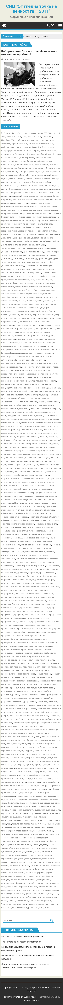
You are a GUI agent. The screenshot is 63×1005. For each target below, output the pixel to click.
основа (28, 541)
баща (34, 147)
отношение (43, 555)
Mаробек (5, 140)
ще (2, 907)
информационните (26, 346)
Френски (49, 876)
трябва (50, 841)
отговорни (16, 552)
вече (21, 182)
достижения (28, 259)
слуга (15, 764)
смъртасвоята (21, 768)
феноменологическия (50, 865)
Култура (28, 395)
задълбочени (7, 297)
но (48, 503)
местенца (40, 415)
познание (40, 583)
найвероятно (31, 443)
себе (17, 747)
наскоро (9, 457)
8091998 (31, 136)
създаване (22, 799)
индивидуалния (8, 339)
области (4, 517)
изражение (20, 328)
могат (56, 426)
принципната (7, 646)
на (56, 436)
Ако (51, 143)
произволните (34, 667)
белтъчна (5, 157)
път (17, 688)
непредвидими (36, 492)
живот (18, 286)
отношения (21, 559)
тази (9, 824)
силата (43, 750)
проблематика (50, 653)
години (39, 231)
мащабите (35, 409)
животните (47, 286)
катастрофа (6, 356)
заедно (31, 297)
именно (38, 332)
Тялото (51, 845)
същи (26, 820)
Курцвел (54, 395)
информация (7, 349)
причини (47, 649)
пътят (45, 688)
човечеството (22, 900)
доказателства (29, 252)
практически (50, 604)
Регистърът (56, 708)
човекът (11, 900)
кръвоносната (7, 395)
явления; (21, 907)
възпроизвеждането (10, 213)
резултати (35, 712)
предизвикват (7, 614)
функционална (43, 879)
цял (38, 893)
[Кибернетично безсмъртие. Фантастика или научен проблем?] (19, 64)
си (22, 750)
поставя (38, 593)
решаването (25, 715)
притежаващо (27, 649)
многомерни (30, 426)
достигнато (17, 259)
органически (29, 538)
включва (34, 189)
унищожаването (22, 855)
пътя (40, 688)
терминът (5, 834)
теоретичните (40, 831)
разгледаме (46, 695)
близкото (22, 168)
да (47, 234)
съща (45, 813)
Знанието (21, 307)
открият (15, 555)
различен (56, 695)
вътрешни (53, 217)
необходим (47, 489)
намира (24, 447)
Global (45, 136)
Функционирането (24, 883)
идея (26, 311)
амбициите (6, 147)
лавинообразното (19, 398)
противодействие (9, 674)
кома (35, 370)
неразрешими (7, 496)
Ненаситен (25, 489)
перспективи (39, 565)
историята (55, 349)
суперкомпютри (26, 792)
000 (45, 133)
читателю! (45, 897)
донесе (40, 252)
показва (48, 583)
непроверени (50, 492)
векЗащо (13, 178)
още (40, 562)
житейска (16, 290)
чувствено (31, 904)
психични (5, 684)
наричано (33, 454)
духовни (35, 262)
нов (52, 503)
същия (33, 820)
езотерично (48, 269)
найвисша (42, 443)
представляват (43, 618)
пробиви (19, 653)
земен (37, 304)
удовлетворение (37, 848)
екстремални (35, 272)
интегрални (50, 339)
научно (35, 464)
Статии (7, 133)
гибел (32, 224)
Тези (43, 827)
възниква (19, 206)
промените (56, 667)
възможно (33, 203)
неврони (5, 482)
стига (29, 782)
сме (50, 764)
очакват (33, 562)
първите (54, 684)
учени (41, 862)
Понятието (54, 586)
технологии (24, 834)
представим (18, 618)
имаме (26, 332)
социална (53, 768)
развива (15, 695)
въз (23, 199)
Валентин (31, 175)
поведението (26, 569)
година (31, 231)
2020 (19, 136)
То (2, 838)
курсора (46, 395)
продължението (47, 660)
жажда (38, 283)
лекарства (32, 398)
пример (33, 639)
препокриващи (24, 628)
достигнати (6, 259)
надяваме (52, 440)
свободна (19, 740)
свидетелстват (7, 740)
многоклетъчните (16, 426)
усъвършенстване (25, 862)
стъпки (24, 789)
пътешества (25, 688)
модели (11, 429)
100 (49, 133)
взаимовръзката (25, 185)
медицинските (41, 412)
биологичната (19, 161)
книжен (42, 363)
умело (29, 852)
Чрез (24, 904)
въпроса (13, 217)
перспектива (27, 565)
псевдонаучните (8, 681)
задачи (36, 293)
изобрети (18, 325)
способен (13, 775)
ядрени (29, 907)
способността (45, 775)
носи (22, 506)
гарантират (31, 220)
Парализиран (7, 565)
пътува (34, 688)
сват (32, 736)
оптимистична (28, 531)
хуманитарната (45, 886)
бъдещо (38, 171)
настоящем (19, 457)
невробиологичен (21, 475)
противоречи (23, 674)
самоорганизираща (49, 729)
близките (5, 168)
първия (4, 688)
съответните (28, 810)
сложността (6, 764)
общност (25, 520)
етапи (38, 279)
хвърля (55, 883)
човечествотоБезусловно (40, 900)
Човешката (6, 904)
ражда (39, 691)
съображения (16, 810)
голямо (4, 234)
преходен (51, 632)
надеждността (40, 440)
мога (50, 426)
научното (44, 464)
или (58, 328)
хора (16, 886)
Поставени (29, 593)
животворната (35, 286)
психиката (21, 681)
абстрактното (24, 140)
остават (11, 548)
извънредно (26, 314)
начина (41, 468)
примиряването (8, 642)
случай (37, 764)
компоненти (43, 374)
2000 (9, 136)
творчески (17, 827)
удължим (17, 852)
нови (11, 506)
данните (22, 238)
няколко (18, 510)
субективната (44, 789)
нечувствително (30, 499)
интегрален (39, 339)
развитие (25, 695)
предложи (29, 614)
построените (16, 600)
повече (36, 569)
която (38, 388)
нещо (40, 499)
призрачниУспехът (9, 639)
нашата (57, 468)
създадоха (23, 803)
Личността (18, 402)
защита (57, 300)
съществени (54, 813)
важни (16, 175)
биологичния (45, 161)
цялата (44, 893)
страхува (35, 785)
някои (11, 510)
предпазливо (55, 614)
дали (15, 238)
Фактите (4, 865)
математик (13, 409)
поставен (20, 593)
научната (19, 464)
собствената (42, 768)
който (31, 367)
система (41, 754)
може (32, 429)
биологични (32, 161)
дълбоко (5, 266)
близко (14, 168)
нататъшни (32, 461)
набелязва (6, 440)
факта (50, 862)
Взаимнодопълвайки (41, 182)
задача (29, 293)
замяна (53, 297)
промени (46, 667)
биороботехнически (24, 164)
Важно (23, 175)
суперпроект (21, 796)
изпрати (57, 325)
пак (44, 562)
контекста (5, 384)
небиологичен (24, 471)
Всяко (55, 196)
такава (20, 824)
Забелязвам (39, 290)
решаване (14, 715)
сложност (56, 761)
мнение (47, 422)
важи (10, 175)
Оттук (26, 562)
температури (7, 831)
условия (27, 858)
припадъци (19, 646)
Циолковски (30, 893)
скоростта (30, 757)
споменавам (52, 771)
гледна (18, 227)
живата (53, 283)
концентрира (46, 384)
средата (23, 778)
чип (33, 897)
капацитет (49, 353)
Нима (30, 503)
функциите (15, 879)
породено (12, 590)
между (52, 412)
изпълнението (7, 328)
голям (53, 231)
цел (54, 886)
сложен (14, 761)
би (18, 157)
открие (42, 552)
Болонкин (50, 168)
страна (21, 785)
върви (39, 217)
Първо (12, 688)
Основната (26, 545)
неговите (50, 482)
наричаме (23, 454)
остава (4, 548)
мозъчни (5, 433)
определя (16, 531)
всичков (39, 196)
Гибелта (39, 224)
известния (14, 314)
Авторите (49, 140)
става (55, 778)
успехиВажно (48, 858)
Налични (16, 447)
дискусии (15, 252)
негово (4, 485)
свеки (37, 736)
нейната (33, 485)
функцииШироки (28, 879)
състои (15, 813)
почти (31, 604)
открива (34, 552)
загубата (21, 293)
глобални (36, 227)
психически (45, 681)
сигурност (29, 750)
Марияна (43, 405)
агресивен (5, 143)
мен (19, 415)
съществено (6, 817)
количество (40, 367)
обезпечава (49, 510)
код (55, 363)
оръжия (53, 538)
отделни (26, 552)
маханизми (24, 409)
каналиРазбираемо (35, 353)
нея (45, 499)
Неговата (41, 482)
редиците (11, 712)
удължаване (6, 852)
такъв (40, 824)
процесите (6, 677)
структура (44, 785)
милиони (15, 419)
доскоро (12, 255)
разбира (47, 691)
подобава (17, 576)
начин (34, 468)
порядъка (22, 590)
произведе (54, 663)
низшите (23, 503)
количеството (52, 367)
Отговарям (47, 548)
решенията (27, 719)
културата (37, 395)
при (12, 635)
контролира (16, 384)
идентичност (7, 311)
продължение (33, 660)
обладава (49, 513)
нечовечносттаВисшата (11, 499)
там (58, 824)
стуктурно (15, 789)
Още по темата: (11, 126)
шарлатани (53, 904)
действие (57, 241)
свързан (31, 743)
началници (54, 464)
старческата (12, 782)
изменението (7, 325)
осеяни (21, 541)
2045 (24, 136)
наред (15, 454)
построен (5, 600)
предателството (8, 611)
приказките (24, 639)
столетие (5, 785)
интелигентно (30, 342)
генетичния (17, 224)
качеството (39, 356)
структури (5, 789)
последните (33, 590)
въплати (57, 213)
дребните (43, 259)
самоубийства (23, 736)
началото (26, 468)
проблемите (34, 656)
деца (43, 245)
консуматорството (48, 381)
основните (36, 545)
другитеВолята (13, 262)
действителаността (9, 245)
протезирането (42, 670)
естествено (12, 279)
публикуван (27, 684)
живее (4, 286)
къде (3, 398)
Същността (41, 820)
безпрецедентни (8, 150)
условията (36, 858)
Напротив (40, 450)
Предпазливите (41, 614)
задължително (20, 297)
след (38, 757)
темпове (17, 831)
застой (40, 300)
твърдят (26, 827)
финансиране (18, 872)
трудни (35, 841)
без (39, 147)
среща (49, 778)
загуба (13, 293)
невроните (15, 482)
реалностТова (44, 708)
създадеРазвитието (9, 803)
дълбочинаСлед (17, 266)
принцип (33, 642)
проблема (38, 653)
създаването (33, 799)
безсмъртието (7, 154)
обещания (18, 513)
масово (4, 409)
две (28, 238)
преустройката (20, 632)
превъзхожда (26, 607)
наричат (43, 454)
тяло (45, 845)
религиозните (52, 712)
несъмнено (53, 496)
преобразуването (44, 625)
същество (17, 817)
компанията (6, 374)
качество (30, 356)
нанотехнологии (47, 447)
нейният (42, 485)
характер (40, 883)
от (34, 548)
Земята (4, 307)
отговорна (6, 552)
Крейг (25, 391)
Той (16, 838)
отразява (54, 559)
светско (55, 736)
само (9, 726)
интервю (42, 342)
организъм (17, 538)
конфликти (35, 384)
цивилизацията (8, 893)
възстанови (37, 213)
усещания (18, 858)
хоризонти (24, 886)
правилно (39, 604)
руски (33, 722)
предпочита (6, 618)
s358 (12, 140)
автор (41, 140)
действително (25, 245)
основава (37, 541)
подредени (36, 576)
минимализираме (37, 419)
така (14, 824)
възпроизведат (7, 210)
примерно (42, 639)
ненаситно (35, 489)
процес (39, 674)
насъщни (14, 461)
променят (5, 670)
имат (32, 332)
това (6, 838)
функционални (8, 883)
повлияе (5, 572)
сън (53, 806)
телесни (49, 827)
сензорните (51, 747)
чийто (28, 897)
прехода (42, 632)
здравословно (27, 304)
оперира (39, 527)
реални (4, 708)
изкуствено (6, 321)
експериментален (21, 272)
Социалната (6, 771)
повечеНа (44, 569)
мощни (4, 436)
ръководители (43, 722)
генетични (6, 224)
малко (25, 405)
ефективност (28, 283)
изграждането (39, 314)
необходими (7, 492)
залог (46, 297)
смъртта (32, 768)
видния (48, 185)
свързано (49, 743)
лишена (41, 402)
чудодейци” (42, 904)
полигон (14, 586)
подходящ (49, 579)
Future (38, 136)
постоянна (49, 597)
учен (36, 862)
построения (28, 600)
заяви (9, 304)
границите (31, 234)
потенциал (6, 604)
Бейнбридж (46, 154)
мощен (54, 433)
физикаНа (17, 869)
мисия (49, 419)
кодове (12, 367)
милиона (5, 419)
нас (2, 457)
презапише (42, 621)
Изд (57, 314)
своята (9, 743)
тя (41, 845)
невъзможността (28, 482)
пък (41, 684)
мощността (31, 436)
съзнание (55, 803)
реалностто (31, 708)
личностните (7, 402)
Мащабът (45, 409)
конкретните (6, 381)
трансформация (41, 838)
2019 (14, 136)
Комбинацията (44, 370)
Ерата (3, 279)
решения (5, 719)
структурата (55, 785)
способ (4, 775)
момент (24, 433)
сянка (3, 824)
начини (49, 468)
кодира (4, 367)
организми (6, 538)
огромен (55, 520)
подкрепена (6, 576)
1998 (3, 136)
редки (19, 712)
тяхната (4, 848)
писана (4, 569)
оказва (48, 524)
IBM (50, 136)
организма (46, 534)
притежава (15, 649)
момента (33, 433)
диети (40, 248)
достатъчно (22, 255)
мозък (46, 429)
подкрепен (50, 572)
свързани (40, 743)
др (36, 259)
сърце (4, 813)
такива (27, 824)
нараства (50, 450)
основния (47, 545)
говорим (23, 231)
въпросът (31, 217)
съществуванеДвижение (12, 820)
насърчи (5, 461)
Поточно (15, 604)
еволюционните (35, 266)
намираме (33, 447)
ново (16, 506)
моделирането (22, 429)
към (8, 398)
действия (36, 245)
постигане (5, 597)
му (38, 436)
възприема (52, 206)
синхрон (33, 754)
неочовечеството (21, 492)
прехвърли (32, 632)
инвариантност (34, 335)
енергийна (42, 276)
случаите (29, 764)
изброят (50, 311)
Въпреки (5, 217)
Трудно (42, 841)
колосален (14, 370)
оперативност (28, 527)
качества (21, 356)
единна (21, 269)
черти (15, 897)
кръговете (19, 395)
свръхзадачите (19, 743)
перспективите (52, 565)
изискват (21, 318)
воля (45, 192)
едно (34, 269)
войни (39, 192)
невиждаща (6, 475)
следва (44, 757)
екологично (6, 272)
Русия (27, 722)
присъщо (5, 649)
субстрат (55, 789)
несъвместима (41, 496)
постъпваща (52, 600)
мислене (57, 419)
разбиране (6, 695)
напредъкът (19, 450)
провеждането (7, 660)
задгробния (45, 293)
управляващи (7, 858)
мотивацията (43, 433)
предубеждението (9, 621)
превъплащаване (40, 607)
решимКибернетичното (50, 719)
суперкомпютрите (41, 792)
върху (45, 217)
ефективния (17, 283)
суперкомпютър (8, 796)
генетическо (54, 220)
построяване (40, 600)
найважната (6, 443)
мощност (21, 436)
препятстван (37, 628)
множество (42, 426)
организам (6, 534)
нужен (53, 506)
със (9, 813)
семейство (40, 747)
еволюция (47, 266)
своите (47, 740)
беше (13, 157)
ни (50, 499)
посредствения (8, 593)
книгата (34, 363)
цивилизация (55, 890)
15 (59, 133)
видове (55, 185)
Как (11, 353)
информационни (9, 346)
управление (35, 855)
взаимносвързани (9, 185)
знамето (12, 307)
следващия (53, 757)
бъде (23, 171)
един (15, 269)
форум (41, 876)
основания (6, 545)
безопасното (47, 147)
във (19, 199)
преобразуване (28, 625)
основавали (47, 541)
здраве (16, 304)
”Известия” (22, 133)
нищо (43, 503)
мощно (12, 436)
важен (4, 175)
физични (49, 869)
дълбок (49, 262)
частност (5, 897)
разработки (18, 702)
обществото (54, 517)
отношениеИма (8, 559)
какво (16, 353)
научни (27, 464)
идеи (46, 307)
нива (54, 499)
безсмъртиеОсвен (49, 150)
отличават (32, 555)
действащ (47, 241)
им (16, 332)
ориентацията (42, 538)
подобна (26, 576)
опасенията (16, 527)
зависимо (50, 290)
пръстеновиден (38, 677)
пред (51, 607)
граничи (40, 234)
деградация (18, 241)
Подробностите (49, 576)
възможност (44, 203)
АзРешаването (42, 143)
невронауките (54, 478)
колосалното (26, 370)
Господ (12, 234)
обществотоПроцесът (10, 520)
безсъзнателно (33, 154)
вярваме (5, 220)
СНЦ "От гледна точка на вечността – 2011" (31, 9)
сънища (4, 810)
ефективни (6, 283)
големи (46, 231)
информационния (44, 346)
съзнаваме (34, 803)
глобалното (47, 227)
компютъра (6, 377)
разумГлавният (50, 702)
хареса (48, 883)
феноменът (6, 869)
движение (48, 238)
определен (6, 531)
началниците (7, 468)
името (46, 332)
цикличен (20, 893)
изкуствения (55, 318)
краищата (46, 388)
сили (49, 750)
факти (57, 862)
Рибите (4, 722)
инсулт (30, 339)
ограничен (45, 520)
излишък (35, 321)
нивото (10, 503)
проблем (29, 653)
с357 (55, 722)
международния (8, 415)
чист (38, 897)
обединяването (36, 510)
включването (44, 189)
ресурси (4, 715)
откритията (6, 555)
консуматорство (32, 381)
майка (18, 405)
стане (3, 782)
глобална (27, 227)
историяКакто (44, 349)
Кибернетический (23, 360)
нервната (19, 496)
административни (19, 143)
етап (32, 279)
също (50, 820)
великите (39, 178)
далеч (9, 238)
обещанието (7, 513)
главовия (5, 227)
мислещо (16, 422)
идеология (18, 311)
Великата (29, 178)
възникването (30, 206)
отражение (44, 559)
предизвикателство (31, 611)
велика (21, 178)
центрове (44, 890)
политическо (24, 586)
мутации (43, 436)
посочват (43, 590)
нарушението (54, 454)
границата (20, 234)
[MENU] (60, 25)
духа (29, 262)
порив (4, 590)
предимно (18, 614)
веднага (4, 178)
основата (16, 545)
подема (31, 572)
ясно (47, 907)
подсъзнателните (20, 579)
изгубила (50, 314)
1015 (54, 133)
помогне (35, 586)
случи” (44, 764)
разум (40, 702)
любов (56, 402)
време (58, 192)
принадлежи (22, 642)
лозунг (49, 402)
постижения (38, 597)
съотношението (53, 810)
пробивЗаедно (8, 653)
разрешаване (30, 702)
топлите (23, 838)
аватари (34, 140)
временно (5, 196)
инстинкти (20, 339)
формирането (19, 876)
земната (44, 304)
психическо (56, 681)
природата (39, 646)
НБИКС (10, 471)
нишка (37, 503)
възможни (22, 203)
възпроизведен (35, 210)
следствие (5, 761)
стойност (54, 782)
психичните (16, 684)
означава (39, 524)
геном (26, 224)
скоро (22, 757)
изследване (41, 328)
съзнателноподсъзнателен (24, 806)
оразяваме (40, 531)
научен (11, 464)
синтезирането (21, 754)
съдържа (13, 799)
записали (13, 300)
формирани (32, 876)
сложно (47, 761)
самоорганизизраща (29, 729)
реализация (29, 705)
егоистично (6, 269)
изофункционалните (33, 325)
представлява (30, 618)
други (3, 262)
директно (5, 252)
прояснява (25, 677)
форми (49, 872)
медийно (30, 412)
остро (18, 548)
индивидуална (48, 335)
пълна (46, 684)
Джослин (21, 248)
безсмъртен (22, 150)
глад (12, 227)
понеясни (44, 586)
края (19, 391)
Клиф (24, 363)
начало (17, 468)
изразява (30, 328)
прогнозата (20, 660)
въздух (14, 203)
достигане (40, 255)
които (25, 367)
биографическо (27, 157)
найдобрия (53, 443)
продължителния (9, 663)
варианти (41, 175)
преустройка (6, 632)
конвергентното (34, 377)
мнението (56, 422)
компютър (54, 374)
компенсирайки (20, 374)
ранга (20, 705)
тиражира (54, 834)
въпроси (22, 217)
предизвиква (46, 611)
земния (52, 304)
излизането (24, 321)
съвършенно (53, 796)
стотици (13, 785)
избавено (41, 311)
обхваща (44, 517)
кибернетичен (7, 360)
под (11, 572)
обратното (34, 517)
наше (3, 471)
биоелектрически (43, 157)
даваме (57, 234)
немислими (6, 489)
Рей (42, 712)
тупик (3, 845)
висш (18, 189)
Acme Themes (31, 1000)
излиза (15, 321)
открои (23, 555)
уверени (25, 848)
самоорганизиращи (10, 733)
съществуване (40, 817)
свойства (55, 740)
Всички (24, 196)
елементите (30, 276)
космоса (30, 388)
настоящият (30, 457)
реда (3, 712)
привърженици (22, 635)
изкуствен (44, 318)
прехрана (5, 635)
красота (12, 391)
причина (38, 649)
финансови (31, 872)
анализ (15, 147)
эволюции (9, 907)
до (21, 252)
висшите (25, 189)
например (30, 450)
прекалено (6, 625)
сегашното (29, 747)
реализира (41, 705)
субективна (33, 789)
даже (3, 238)
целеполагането (8, 890)
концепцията (7, 388)
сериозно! (15, 750)
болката (41, 168)
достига (31, 255)
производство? (20, 667)
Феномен (34, 865)
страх (27, 785)
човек (53, 897)
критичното (54, 391)
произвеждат (7, 667)
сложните (39, 761)
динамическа (50, 248)
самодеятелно (18, 726)
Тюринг (36, 845)
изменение (45, 321)
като (14, 356)
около (54, 524)
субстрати (5, 792)
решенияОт (16, 719)
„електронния (36, 133)
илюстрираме (7, 332)
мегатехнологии (8, 412)
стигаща (36, 782)
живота (25, 286)
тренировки (25, 841)
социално (27, 771)
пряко (49, 677)
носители (38, 506)
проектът (44, 663)
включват (55, 189)
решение (44, 715)
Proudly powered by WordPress (19, 996)
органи (49, 531)
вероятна (5, 182)
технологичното (38, 834)
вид (35, 185)
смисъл (4, 768)
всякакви (48, 196)
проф (33, 674)
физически (39, 869)
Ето (51, 279)
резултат (26, 712)
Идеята (33, 311)
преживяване (24, 621)
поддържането (20, 572)
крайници (56, 388)
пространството (27, 670)
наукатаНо (51, 461)
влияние (26, 192)
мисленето (6, 422)
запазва (4, 300)
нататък (22, 461)
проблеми (5, 656)
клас (19, 363)
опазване (5, 527)
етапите (45, 279)
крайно (4, 391)
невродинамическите (39, 475)
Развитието (35, 695)
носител (29, 506)
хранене (33, 886)
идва (41, 307)
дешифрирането (8, 248)
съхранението (35, 813)
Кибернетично (38, 360)
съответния (40, 810)
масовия (52, 405)
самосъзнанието (8, 736)
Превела (5, 607)
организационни (19, 534)
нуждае (46, 506)
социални (17, 771)
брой (58, 168)
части (55, 893)
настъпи (54, 457)
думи (24, 262)
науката (41, 461)
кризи (45, 391)
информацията (20, 349)
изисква (13, 318)
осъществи (27, 548)
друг (50, 259)
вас (47, 175)
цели (19, 890)
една (28, 269)
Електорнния (7, 276)
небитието (51, 471)
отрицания (18, 562)
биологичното (7, 164)
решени (35, 715)
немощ (16, 489)
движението (6, 241)
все (12, 196)
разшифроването (9, 705)
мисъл (31, 422)
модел (4, 429)
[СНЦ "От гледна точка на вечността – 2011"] (4, 25)
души (42, 262)
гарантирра (43, 220)
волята (51, 192)
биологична (6, 161)
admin (27, 59)
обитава (28, 513)
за (32, 290)
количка (4, 370)
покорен (5, 586)
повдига (15, 569)
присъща (49, 646)
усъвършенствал (8, 862)
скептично (14, 757)
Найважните (18, 443)
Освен (4, 541)
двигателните (37, 238)
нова (57, 503)
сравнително (7, 778)
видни (41, 185)
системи (4, 757)
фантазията (24, 865)
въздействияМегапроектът (49, 199)
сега (22, 747)
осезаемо (12, 541)
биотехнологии (41, 164)
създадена (53, 799)
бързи (46, 171)
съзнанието (6, 806)
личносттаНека (30, 402)
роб (10, 722)
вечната (27, 182)
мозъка (53, 429)
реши (35, 719)
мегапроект (55, 409)
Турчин (10, 845)
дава (51, 234)
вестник (14, 182)
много (4, 426)
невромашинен (27, 478)
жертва (45, 283)
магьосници (9, 405)
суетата (14, 792)
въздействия (31, 199)
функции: (5, 879)
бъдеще (30, 171)
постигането (16, 597)
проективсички (32, 663)
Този (12, 838)
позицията (16, 583)
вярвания (14, 220)
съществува (28, 817)
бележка (56, 154)
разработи (48, 698)
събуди (32, 796)
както (22, 353)
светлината (46, 736)
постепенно (48, 593)
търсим (28, 845)
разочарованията (19, 698)
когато (50, 363)
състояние (23, 813)
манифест (33, 405)
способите (23, 775)
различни (5, 698)
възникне (42, 206)
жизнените (6, 290)
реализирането (54, 705)
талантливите (49, 824)
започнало (31, 300)
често (22, 897)
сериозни (5, 750)
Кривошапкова (35, 391)
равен (51, 688)
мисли (24, 422)
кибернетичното (8, 363)
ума (23, 852)
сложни (30, 761)
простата (15, 670)
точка (30, 838)
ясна (41, 907)
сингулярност (7, 754)
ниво (3, 503)
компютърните (18, 377)
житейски (26, 290)
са (59, 722)
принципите (53, 642)
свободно (28, 740)
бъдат (17, 171)
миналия (24, 419)
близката (54, 164)
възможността (7, 206)
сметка (56, 764)
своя (3, 743)
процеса (47, 674)
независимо (23, 485)
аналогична (25, 147)
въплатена (47, 213)
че (11, 897)
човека (4, 900)
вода (33, 192)
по (10, 569)
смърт (11, 768)
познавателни (28, 583)
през (33, 621)
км (29, 363)
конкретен (46, 377)
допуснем (48, 252)
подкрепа (40, 572)
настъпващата (43, 457)
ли (39, 398)
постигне (27, 597)
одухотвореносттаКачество (13, 524)
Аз (30, 143)
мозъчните (15, 433)
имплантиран (7, 335)
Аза (33, 143)
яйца (36, 907)
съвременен (41, 796)
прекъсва (16, 625)
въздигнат (5, 203)
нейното (51, 485)
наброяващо (17, 440)
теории (50, 831)
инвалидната (20, 335)
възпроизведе (22, 210)
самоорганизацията (10, 729)
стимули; (45, 782)
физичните (6, 872)
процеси (56, 674)
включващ (5, 192)
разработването (35, 698)
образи (25, 517)
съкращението (44, 806)
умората (36, 852)
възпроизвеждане (51, 210)
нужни (4, 510)
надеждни (28, 440)
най (59, 440)
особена (56, 545)
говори (15, 231)
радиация (18, 691)
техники (14, 834)
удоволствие (51, 848)
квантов (49, 356)
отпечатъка (33, 559)
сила (37, 750)
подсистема (6, 579)
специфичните (39, 771)
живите (11, 286)
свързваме (6, 747)
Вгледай (54, 175)
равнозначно (7, 691)
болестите (31, 168)
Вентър (55, 178)
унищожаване (7, 855)
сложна (22, 761)
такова (34, 824)
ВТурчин (13, 199)
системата (50, 754)
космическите (20, 388)
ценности (34, 890)
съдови (4, 799)
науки (3, 464)
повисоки (54, 569)
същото (57, 820)
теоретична (27, 831)
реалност (21, 708)
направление (7, 450)
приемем (42, 635)
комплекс (32, 374)
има (20, 332)
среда (16, 778)
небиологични (38, 471)
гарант (22, 220)
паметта (50, 562)
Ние (16, 503)
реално (12, 708)
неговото (13, 485)
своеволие (38, 740)
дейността (37, 241)
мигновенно (51, 415)
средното (32, 778)
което (18, 367)
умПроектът (47, 852)
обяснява (34, 520)
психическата (32, 681)
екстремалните (49, 272)
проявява (16, 677)
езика (39, 269)
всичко (32, 196)
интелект (5, 342)
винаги (4, 189)
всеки (17, 196)
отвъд (38, 548)
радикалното (30, 691)
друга (55, 259)
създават (44, 799)
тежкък (37, 827)
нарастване (6, 454)
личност (45, 398)
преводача (14, 607)
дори (56, 252)
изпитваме (48, 325)
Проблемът (46, 656)
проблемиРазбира (20, 656)
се (13, 747)
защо (3, 304)
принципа (42, 642)
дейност (28, 241)
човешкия (16, 904)
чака (50, 893)
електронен (19, 276)
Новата (4, 506)
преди (19, 611)
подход (32, 579)
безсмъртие (34, 150)
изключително (33, 318)
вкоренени (16, 192)
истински (33, 349)
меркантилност (28, 415)
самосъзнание (43, 733)
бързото (54, 171)
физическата (28, 869)
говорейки (6, 231)
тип (47, 834)
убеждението (15, 848)
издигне (4, 318)
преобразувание (8, 628)
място (51, 436)
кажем (6, 353)
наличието (6, 447)
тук (55, 841)
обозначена (15, 517)
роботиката (18, 722)
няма (25, 510)
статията (22, 782)
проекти (21, 663)
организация (34, 534)
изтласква (51, 328)
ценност (25, 890)
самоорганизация (34, 726)
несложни (29, 496)
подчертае (6, 583)
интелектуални (16, 342)
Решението (54, 715)
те (32, 827)
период (18, 565)
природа (29, 646)
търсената (19, 845)
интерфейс (51, 342)
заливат (39, 297)
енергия (51, 276)
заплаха (22, 300)
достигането (51, 255)
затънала (48, 300)
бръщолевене (7, 171)
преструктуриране (52, 628)
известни (5, 314)
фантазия (14, 865)
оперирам (48, 527)
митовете (39, 422)
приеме (33, 635)
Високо (12, 189)
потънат (24, 604)
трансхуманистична (10, 841)
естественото (23, 279)
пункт (36, 684)
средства (41, 778)
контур (26, 384)
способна (33, 775)
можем (39, 429)
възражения (25, 213)
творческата (6, 827)
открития (50, 552)
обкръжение (38, 513)
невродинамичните (10, 478)
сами (3, 726)
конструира (19, 381)
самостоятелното (28, 733)
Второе (4, 199)
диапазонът (32, 248)
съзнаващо (45, 803)
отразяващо (6, 562)
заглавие (5, 293)
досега (4, 255)
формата (41, 872)
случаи (21, 764)
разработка (6, 702)
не (16, 471)
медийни (21, 412)
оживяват (30, 524)
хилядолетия (7, 886)
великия (47, 178)
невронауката (41, 478)
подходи (40, 579)
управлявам (47, 855)
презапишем (53, 621)
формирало (6, 876)
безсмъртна (20, 154)
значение (31, 307)
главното (48, 224)
